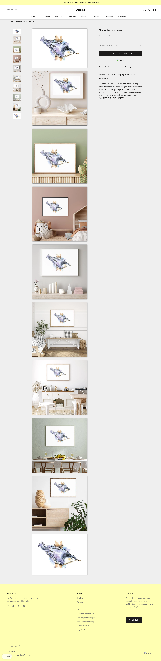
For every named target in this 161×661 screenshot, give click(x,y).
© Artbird (12, 652)
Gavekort (97, 16)
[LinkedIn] (24, 606)
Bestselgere (45, 16)
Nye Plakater (60, 16)
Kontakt (80, 602)
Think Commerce (26, 655)
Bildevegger (85, 16)
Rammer (72, 16)
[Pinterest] (18, 606)
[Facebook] (8, 606)
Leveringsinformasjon (86, 618)
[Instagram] (13, 606)
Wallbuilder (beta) (124, 16)
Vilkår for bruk (83, 625)
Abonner (134, 620)
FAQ (78, 610)
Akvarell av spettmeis (25, 22)
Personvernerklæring (85, 621)
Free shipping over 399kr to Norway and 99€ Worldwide (80, 2)
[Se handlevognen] (154, 10)
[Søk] (149, 10)
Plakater (33, 16)
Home (12, 22)
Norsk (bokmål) (11, 10)
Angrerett (81, 629)
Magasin (109, 16)
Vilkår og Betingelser (85, 614)
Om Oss (80, 598)
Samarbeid (81, 606)
